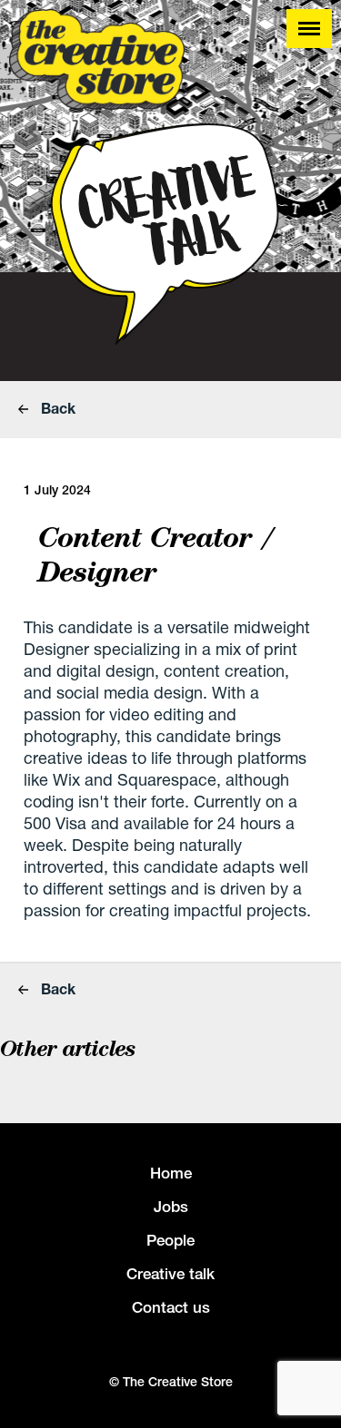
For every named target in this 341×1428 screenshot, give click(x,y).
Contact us (171, 1307)
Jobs (171, 1207)
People (170, 1240)
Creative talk (170, 1274)
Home (171, 1173)
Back (56, 407)
